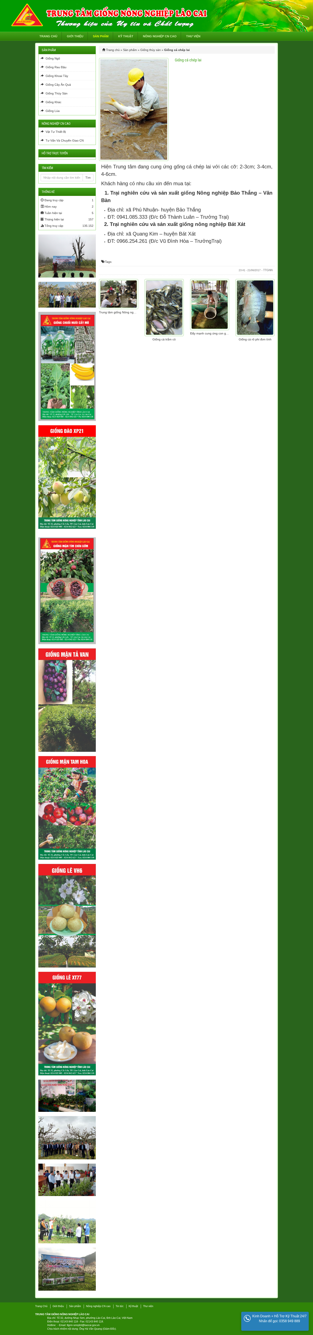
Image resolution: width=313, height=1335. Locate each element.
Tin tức (119, 1306)
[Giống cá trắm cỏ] (164, 307)
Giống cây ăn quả (58, 84)
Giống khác (53, 102)
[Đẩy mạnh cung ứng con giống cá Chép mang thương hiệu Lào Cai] (209, 304)
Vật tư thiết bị (55, 131)
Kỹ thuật (125, 36)
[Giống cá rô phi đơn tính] (255, 307)
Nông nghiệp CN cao (160, 36)
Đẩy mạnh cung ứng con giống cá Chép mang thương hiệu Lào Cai (209, 333)
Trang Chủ (41, 1306)
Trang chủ (48, 36)
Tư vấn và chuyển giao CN (64, 140)
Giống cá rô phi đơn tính (255, 339)
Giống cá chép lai (188, 60)
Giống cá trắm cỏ (164, 339)
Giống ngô (52, 58)
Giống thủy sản (150, 50)
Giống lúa (52, 111)
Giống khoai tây (56, 76)
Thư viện (193, 36)
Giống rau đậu (55, 67)
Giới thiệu (75, 36)
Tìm (88, 177)
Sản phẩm (101, 36)
